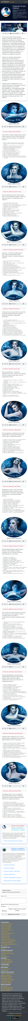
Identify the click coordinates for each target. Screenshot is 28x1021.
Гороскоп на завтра (6, 925)
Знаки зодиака (5, 931)
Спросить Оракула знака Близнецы (13, 249)
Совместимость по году (7, 953)
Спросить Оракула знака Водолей (13, 733)
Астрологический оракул (7, 973)
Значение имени (5, 965)
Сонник (3, 948)
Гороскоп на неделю (9, 868)
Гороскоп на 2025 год (9, 874)
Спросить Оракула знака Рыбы (12, 791)
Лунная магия (4, 970)
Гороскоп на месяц (6, 928)
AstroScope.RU (17, 1015)
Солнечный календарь (7, 961)
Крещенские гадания (6, 983)
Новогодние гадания (6, 978)
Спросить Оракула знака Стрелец (13, 609)
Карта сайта (4, 945)
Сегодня (12, 2)
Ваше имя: (3, 896)
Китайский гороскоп (6, 951)
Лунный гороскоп (5, 937)
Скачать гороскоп (5, 990)
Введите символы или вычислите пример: (17, 909)
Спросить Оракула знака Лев (11, 368)
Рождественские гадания (7, 979)
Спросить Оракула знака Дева (11, 430)
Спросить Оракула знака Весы (12, 486)
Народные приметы (6, 962)
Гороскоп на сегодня (9, 864)
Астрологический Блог (7, 989)
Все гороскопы (5, 986)
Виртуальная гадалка (6, 976)
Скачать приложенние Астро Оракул (13, 840)
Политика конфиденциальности (9, 944)
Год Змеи (3, 955)
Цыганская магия (5, 969)
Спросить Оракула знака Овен (12, 131)
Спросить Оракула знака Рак (11, 308)
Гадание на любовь (6, 975)
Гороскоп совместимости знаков (12, 877)
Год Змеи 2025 (5, 956)
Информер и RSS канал (7, 942)
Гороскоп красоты (6, 934)
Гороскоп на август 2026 (7, 939)
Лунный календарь (6, 959)
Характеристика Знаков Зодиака (12, 880)
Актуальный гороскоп (6, 987)
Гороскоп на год (5, 936)
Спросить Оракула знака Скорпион (13, 546)
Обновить (4, 910)
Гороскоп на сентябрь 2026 (8, 941)
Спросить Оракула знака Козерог (12, 671)
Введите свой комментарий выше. (10, 904)
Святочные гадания (6, 981)
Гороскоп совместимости (7, 933)
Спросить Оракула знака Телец (12, 191)
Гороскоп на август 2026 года (11, 871)
